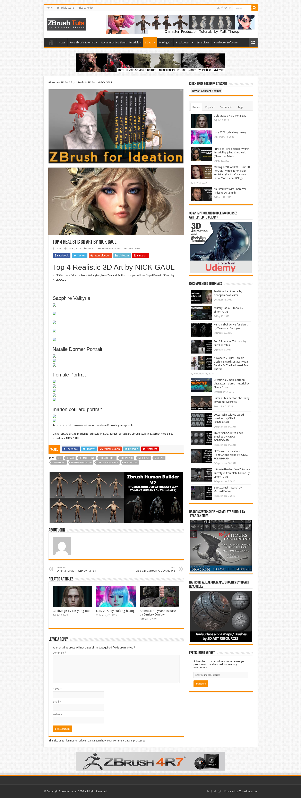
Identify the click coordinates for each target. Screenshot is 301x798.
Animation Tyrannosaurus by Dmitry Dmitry (158, 612)
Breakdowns (183, 42)
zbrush (159, 458)
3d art (70, 458)
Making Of (165, 42)
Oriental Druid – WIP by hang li (76, 569)
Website (57, 714)
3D (59, 458)
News (62, 42)
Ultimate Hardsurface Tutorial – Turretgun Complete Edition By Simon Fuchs (232, 473)
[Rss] (218, 8)
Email (57, 701)
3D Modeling (87, 458)
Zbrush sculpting (107, 462)
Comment (59, 652)
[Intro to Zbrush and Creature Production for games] (150, 62)
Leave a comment (111, 248)
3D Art (149, 42)
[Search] (254, 8)
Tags (240, 107)
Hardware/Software (226, 42)
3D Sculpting (107, 458)
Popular (210, 107)
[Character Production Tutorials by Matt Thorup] (180, 24)
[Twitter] (225, 8)
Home (49, 7)
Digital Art (127, 458)
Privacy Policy (85, 7)
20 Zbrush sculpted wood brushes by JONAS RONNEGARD (229, 418)
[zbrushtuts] (66, 23)
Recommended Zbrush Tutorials (120, 42)
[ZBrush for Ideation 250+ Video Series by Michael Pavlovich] (116, 126)
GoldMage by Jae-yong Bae (71, 611)
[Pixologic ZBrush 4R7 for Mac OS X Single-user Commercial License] (150, 761)
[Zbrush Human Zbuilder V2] (116, 497)
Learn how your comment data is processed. (120, 740)
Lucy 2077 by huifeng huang (115, 611)
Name (57, 688)
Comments (226, 107)
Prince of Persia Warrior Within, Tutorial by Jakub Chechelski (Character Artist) (232, 152)
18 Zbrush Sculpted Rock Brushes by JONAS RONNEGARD (228, 436)
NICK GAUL (144, 458)
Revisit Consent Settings (207, 90)
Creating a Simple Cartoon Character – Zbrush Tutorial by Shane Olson (231, 383)
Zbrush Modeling (81, 462)
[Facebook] (222, 8)
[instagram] (230, 8)
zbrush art (58, 462)
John (58, 248)
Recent (196, 107)
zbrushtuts (130, 462)
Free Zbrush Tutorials (82, 42)
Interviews (203, 42)
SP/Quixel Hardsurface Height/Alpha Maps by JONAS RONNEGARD (231, 455)
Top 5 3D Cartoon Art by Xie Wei (154, 569)
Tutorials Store (65, 7)
